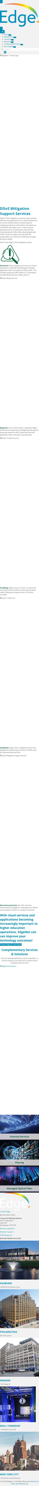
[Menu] (1, 1)
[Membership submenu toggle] (15, 37)
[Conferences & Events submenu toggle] (21, 44)
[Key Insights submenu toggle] (14, 47)
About (6, 34)
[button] (5, 52)
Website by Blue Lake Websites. (24, 1482)
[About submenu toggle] (10, 35)
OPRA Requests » (6, 1235)
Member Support (7, 1232)
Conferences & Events (12, 44)
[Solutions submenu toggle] (12, 40)
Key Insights (8, 46)
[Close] (2, 31)
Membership (9, 37)
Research (7, 42)
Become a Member (7, 1228)
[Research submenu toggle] (12, 42)
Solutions (7, 39)
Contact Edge (5, 1212)
